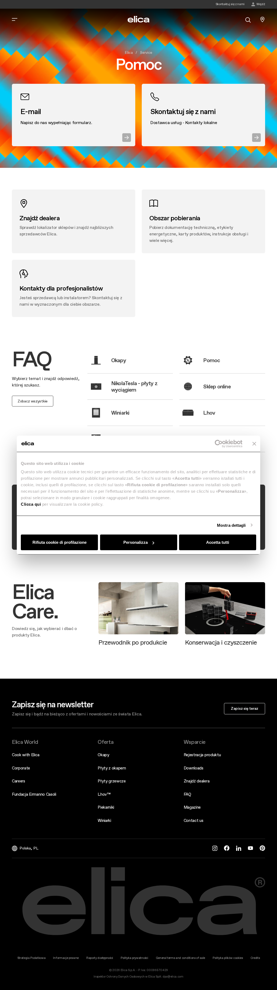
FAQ (187, 794)
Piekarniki (106, 807)
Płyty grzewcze (112, 781)
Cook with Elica (25, 755)
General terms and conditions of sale (180, 958)
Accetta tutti (217, 542)
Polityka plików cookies (228, 958)
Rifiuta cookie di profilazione (59, 542)
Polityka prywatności (134, 958)
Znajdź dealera (197, 781)
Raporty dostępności (99, 958)
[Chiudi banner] (254, 443)
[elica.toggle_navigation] (14, 19)
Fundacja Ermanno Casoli (34, 794)
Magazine (192, 807)
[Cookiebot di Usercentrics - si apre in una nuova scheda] (218, 443)
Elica (129, 52)
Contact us (193, 820)
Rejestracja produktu (202, 755)
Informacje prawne (66, 958)
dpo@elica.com (173, 977)
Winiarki (104, 820)
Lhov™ (104, 794)
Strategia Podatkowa (31, 958)
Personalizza (135, 542)
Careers (18, 781)
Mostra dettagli (231, 525)
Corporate (21, 768)
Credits (255, 958)
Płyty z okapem (112, 768)
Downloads (193, 768)
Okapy (103, 755)
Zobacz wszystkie (33, 401)
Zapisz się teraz (244, 708)
